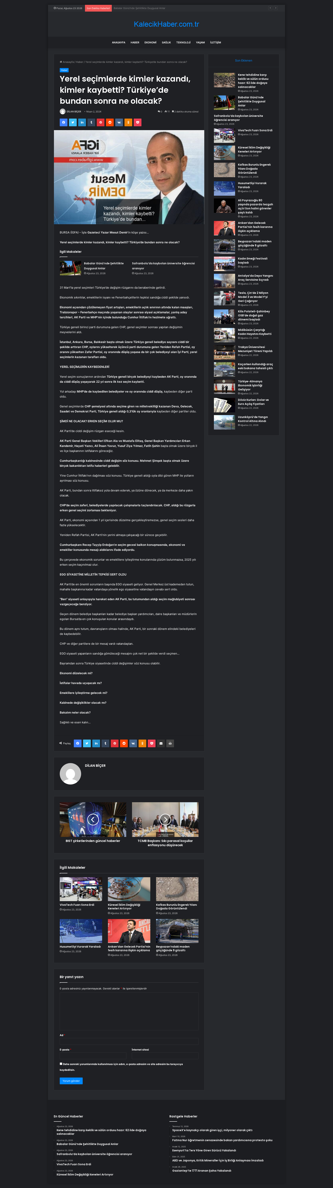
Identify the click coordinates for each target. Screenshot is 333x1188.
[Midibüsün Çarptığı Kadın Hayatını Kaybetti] (224, 335)
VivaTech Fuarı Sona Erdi (77, 905)
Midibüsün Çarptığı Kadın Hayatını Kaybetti (255, 332)
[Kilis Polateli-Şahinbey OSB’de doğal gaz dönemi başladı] (224, 316)
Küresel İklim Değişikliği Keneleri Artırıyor (124, 906)
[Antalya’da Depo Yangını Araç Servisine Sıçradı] (224, 281)
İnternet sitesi (140, 1049)
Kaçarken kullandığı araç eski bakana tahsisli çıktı (255, 366)
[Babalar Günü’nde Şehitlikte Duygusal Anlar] (70, 268)
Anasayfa (118, 42)
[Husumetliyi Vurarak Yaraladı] (81, 931)
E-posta (65, 1049)
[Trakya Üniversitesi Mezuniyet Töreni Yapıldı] (224, 352)
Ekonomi (150, 42)
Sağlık (166, 42)
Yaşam (200, 42)
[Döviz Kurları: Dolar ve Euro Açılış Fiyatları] (224, 405)
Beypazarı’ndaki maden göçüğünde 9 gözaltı (173, 948)
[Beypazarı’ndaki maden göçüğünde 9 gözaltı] (177, 931)
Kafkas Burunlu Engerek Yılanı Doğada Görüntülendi (176, 906)
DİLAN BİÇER (74, 111)
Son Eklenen (243, 60)
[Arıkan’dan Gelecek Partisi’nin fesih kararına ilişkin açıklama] (129, 931)
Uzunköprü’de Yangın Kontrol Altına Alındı (253, 419)
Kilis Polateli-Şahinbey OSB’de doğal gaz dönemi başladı (254, 315)
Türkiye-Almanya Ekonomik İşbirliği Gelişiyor (250, 385)
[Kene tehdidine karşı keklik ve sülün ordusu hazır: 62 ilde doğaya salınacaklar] (224, 80)
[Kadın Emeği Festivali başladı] (224, 264)
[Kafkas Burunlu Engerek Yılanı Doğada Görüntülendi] (177, 889)
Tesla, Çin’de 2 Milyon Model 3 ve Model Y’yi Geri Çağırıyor (253, 297)
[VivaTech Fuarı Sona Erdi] (81, 889)
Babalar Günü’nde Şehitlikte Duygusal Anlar (251, 101)
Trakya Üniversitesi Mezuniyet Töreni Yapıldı (255, 349)
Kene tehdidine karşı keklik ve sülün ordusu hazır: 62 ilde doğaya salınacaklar (253, 81)
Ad (62, 1035)
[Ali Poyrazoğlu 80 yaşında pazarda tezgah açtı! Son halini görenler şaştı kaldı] (224, 205)
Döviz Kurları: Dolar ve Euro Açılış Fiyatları (253, 402)
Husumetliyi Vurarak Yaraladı (80, 947)
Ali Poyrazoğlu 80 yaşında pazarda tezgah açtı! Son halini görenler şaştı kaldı (255, 206)
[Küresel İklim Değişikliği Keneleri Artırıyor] (129, 889)
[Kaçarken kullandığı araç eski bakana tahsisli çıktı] (224, 369)
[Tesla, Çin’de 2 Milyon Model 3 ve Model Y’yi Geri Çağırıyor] (224, 298)
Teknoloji (183, 42)
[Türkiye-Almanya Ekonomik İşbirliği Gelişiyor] (224, 386)
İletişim (215, 42)
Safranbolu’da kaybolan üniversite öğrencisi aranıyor (145, 8)
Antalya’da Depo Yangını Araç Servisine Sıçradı (255, 278)
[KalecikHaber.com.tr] (166, 24)
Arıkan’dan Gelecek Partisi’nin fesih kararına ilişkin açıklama (129, 948)
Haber (135, 42)
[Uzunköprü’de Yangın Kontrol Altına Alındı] (224, 422)
